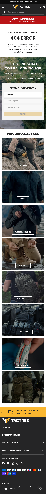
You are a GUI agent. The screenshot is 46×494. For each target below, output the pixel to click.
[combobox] (23, 12)
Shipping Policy (18, 487)
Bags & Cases (23, 299)
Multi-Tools (23, 365)
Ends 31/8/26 (31, 21)
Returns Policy (34, 487)
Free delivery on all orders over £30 (23, 2)
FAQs (26, 487)
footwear (23, 265)
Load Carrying (23, 332)
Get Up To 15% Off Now (17, 21)
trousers (23, 165)
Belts (23, 398)
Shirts (23, 199)
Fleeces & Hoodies (23, 232)
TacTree (9, 483)
